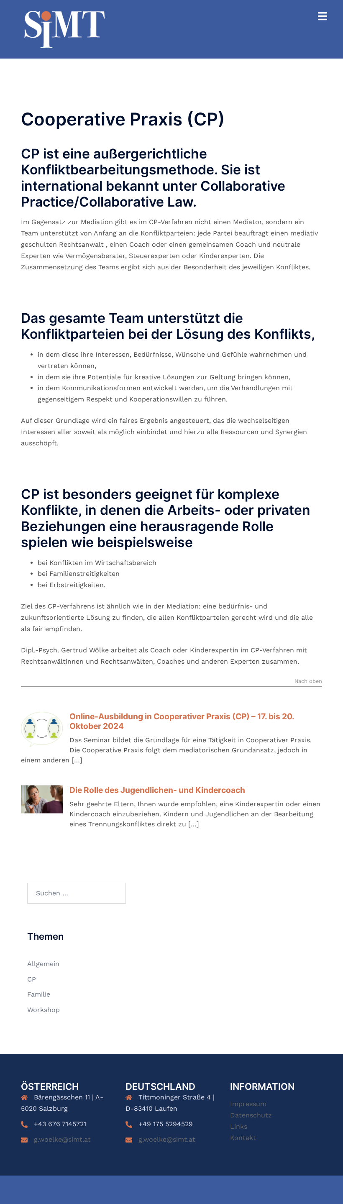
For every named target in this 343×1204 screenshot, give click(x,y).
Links (238, 1126)
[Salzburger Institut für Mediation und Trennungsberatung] (64, 29)
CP (31, 979)
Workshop (43, 1010)
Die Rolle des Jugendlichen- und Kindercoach (157, 790)
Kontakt (243, 1138)
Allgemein (43, 964)
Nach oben (308, 681)
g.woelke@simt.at (62, 1139)
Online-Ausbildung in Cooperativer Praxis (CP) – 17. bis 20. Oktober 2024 (181, 721)
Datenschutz (251, 1115)
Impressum (248, 1104)
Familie (38, 994)
